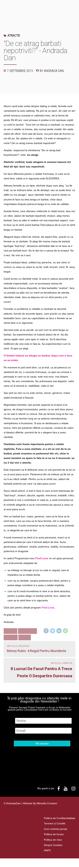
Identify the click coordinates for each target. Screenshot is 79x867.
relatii (25, 637)
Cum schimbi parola (55, 828)
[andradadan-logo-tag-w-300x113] (35, 772)
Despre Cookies (53, 845)
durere (10, 637)
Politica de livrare (54, 834)
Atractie (14, 35)
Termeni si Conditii (54, 823)
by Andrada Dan (52, 71)
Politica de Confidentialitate (59, 818)
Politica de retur (53, 839)
